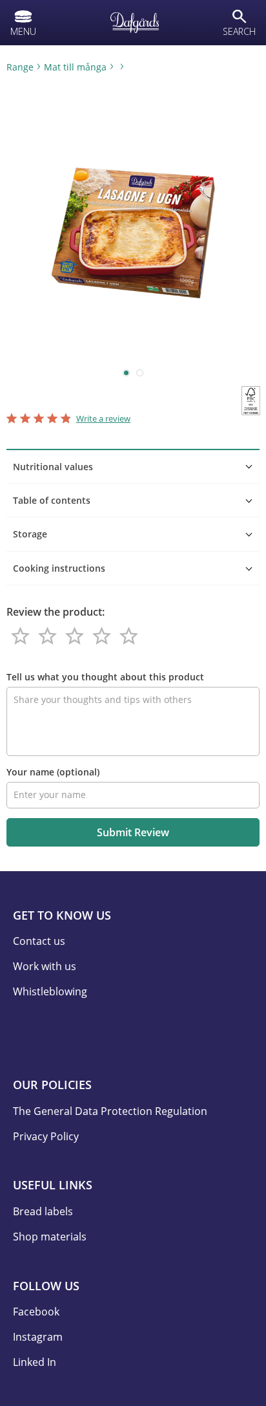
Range (20, 67)
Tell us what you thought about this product (105, 677)
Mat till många (75, 67)
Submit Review (133, 832)
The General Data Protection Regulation (110, 1111)
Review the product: (55, 612)
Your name (52, 772)
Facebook (36, 1311)
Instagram (38, 1337)
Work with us (44, 966)
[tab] (133, 466)
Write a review (103, 418)
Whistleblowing (50, 991)
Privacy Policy (46, 1136)
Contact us (39, 941)
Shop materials (50, 1236)
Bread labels (43, 1211)
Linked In (34, 1362)
